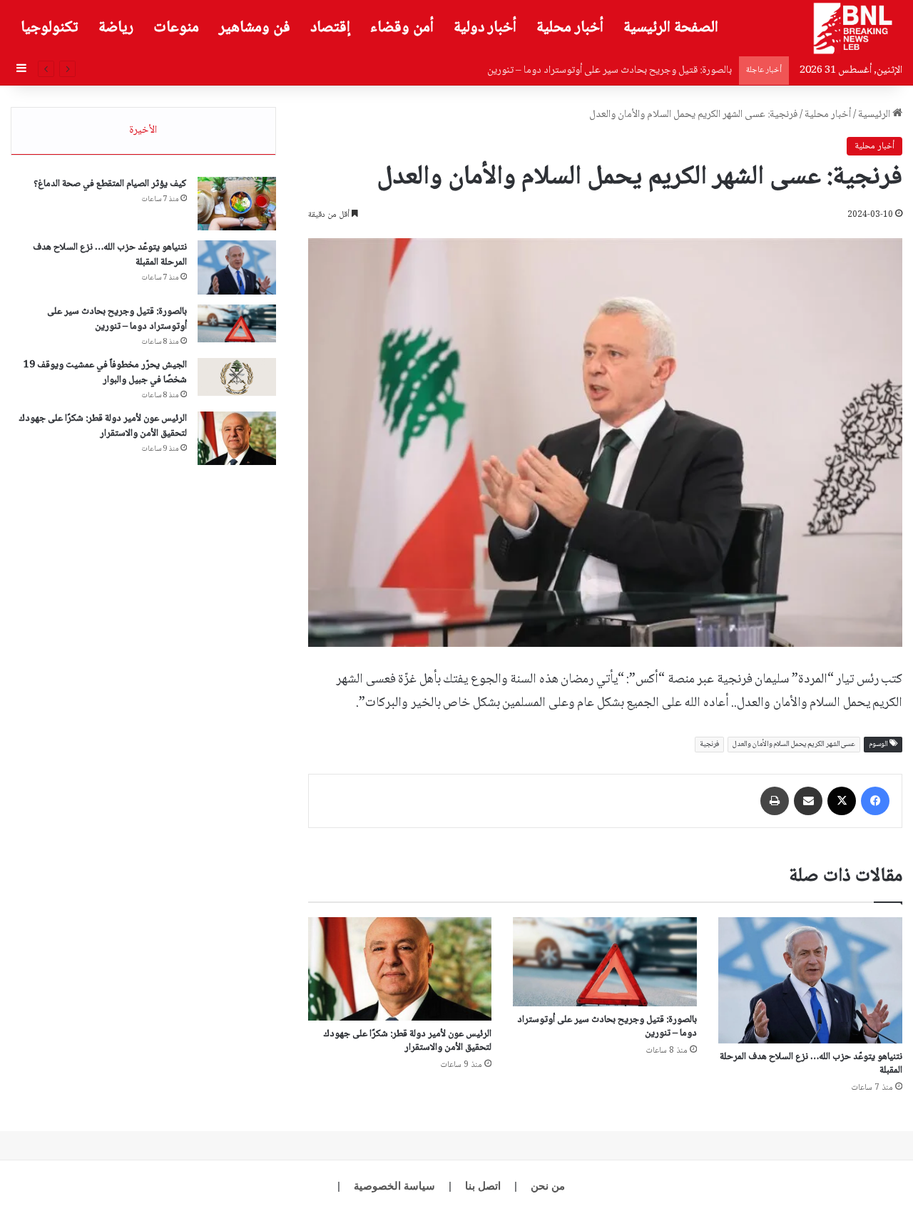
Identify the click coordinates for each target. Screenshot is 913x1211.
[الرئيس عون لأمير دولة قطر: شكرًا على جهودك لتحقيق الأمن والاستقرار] (400, 969)
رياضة (115, 27)
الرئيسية (875, 115)
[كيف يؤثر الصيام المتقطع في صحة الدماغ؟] (237, 203)
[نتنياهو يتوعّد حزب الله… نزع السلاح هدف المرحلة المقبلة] (810, 980)
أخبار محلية (569, 27)
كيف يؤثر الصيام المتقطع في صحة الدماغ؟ (110, 184)
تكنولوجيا (49, 27)
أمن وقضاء (402, 27)
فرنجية (709, 744)
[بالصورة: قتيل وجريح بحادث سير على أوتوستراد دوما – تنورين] (605, 961)
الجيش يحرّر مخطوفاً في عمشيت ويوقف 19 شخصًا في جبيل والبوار (105, 373)
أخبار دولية (485, 27)
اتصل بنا (483, 1186)
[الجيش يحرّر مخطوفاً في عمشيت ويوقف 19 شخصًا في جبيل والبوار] (237, 377)
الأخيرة (143, 130)
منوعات (176, 27)
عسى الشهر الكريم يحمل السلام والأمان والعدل (794, 744)
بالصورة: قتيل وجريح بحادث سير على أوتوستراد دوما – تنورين (607, 1026)
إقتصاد (330, 27)
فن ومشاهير (254, 27)
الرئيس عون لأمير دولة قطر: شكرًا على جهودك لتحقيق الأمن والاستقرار (407, 1041)
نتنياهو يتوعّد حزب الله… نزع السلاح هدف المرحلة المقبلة (811, 1063)
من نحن (548, 1186)
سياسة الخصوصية (394, 1186)
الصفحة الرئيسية (670, 27)
